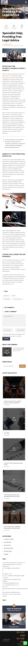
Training (21, 45)
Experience (6, 295)
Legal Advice (16, 45)
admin (10, 44)
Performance (7, 299)
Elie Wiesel (6, 433)
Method (14, 295)
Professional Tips (17, 299)
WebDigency (22, 645)
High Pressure (7, 542)
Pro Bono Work (8, 551)
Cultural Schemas (9, 45)
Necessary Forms (8, 548)
